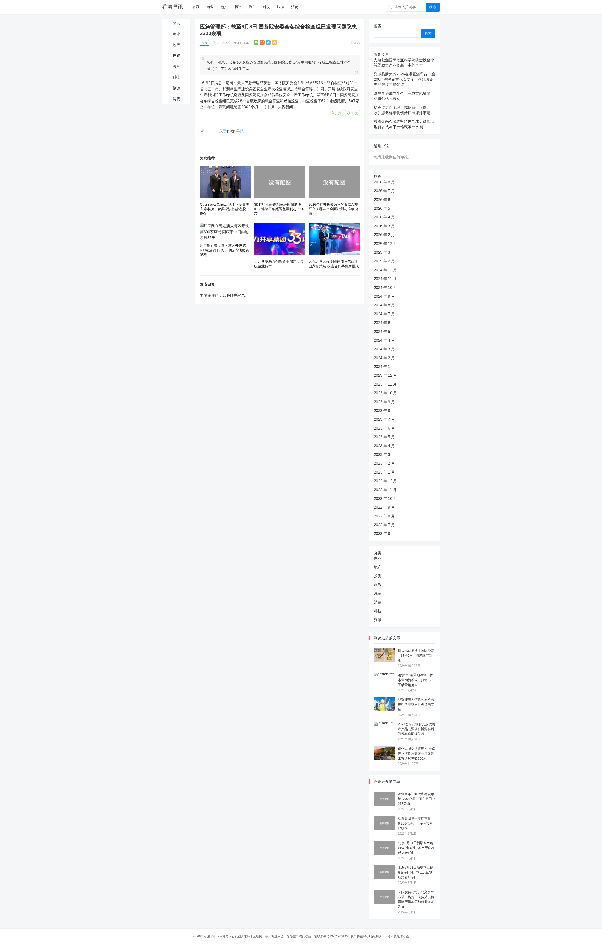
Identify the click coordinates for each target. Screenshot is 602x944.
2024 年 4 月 (384, 340)
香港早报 (210, 936)
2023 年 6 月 (384, 428)
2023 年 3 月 (384, 455)
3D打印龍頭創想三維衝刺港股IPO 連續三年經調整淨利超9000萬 (279, 209)
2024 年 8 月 (384, 305)
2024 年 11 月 (385, 279)
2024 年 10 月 (385, 288)
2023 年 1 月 (384, 472)
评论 (357, 43)
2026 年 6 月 (384, 200)
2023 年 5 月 (384, 437)
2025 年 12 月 (385, 244)
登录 (241, 295)
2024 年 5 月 (384, 332)
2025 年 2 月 (384, 261)
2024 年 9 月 (384, 296)
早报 (215, 43)
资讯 (195, 7)
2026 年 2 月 (384, 235)
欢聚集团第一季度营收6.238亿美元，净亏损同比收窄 (415, 823)
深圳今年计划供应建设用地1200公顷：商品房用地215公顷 (416, 799)
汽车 (252, 7)
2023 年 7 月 (384, 419)
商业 (210, 7)
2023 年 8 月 (384, 411)
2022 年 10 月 (385, 499)
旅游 (280, 7)
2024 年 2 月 (384, 358)
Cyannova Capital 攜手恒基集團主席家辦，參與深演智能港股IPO (224, 209)
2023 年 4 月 (384, 446)
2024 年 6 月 (384, 323)
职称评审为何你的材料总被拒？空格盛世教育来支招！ (416, 704)
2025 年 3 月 (384, 252)
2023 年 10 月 (385, 393)
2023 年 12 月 (385, 375)
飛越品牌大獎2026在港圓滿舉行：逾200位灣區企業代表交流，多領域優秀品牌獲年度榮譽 (404, 79)
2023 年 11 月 (385, 384)
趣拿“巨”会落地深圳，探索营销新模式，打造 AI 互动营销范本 (415, 680)
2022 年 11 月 (385, 490)
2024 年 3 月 (384, 349)
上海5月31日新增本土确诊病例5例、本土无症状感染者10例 (415, 872)
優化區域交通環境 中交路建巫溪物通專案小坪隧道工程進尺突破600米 (416, 753)
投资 (238, 7)
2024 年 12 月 (385, 270)
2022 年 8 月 (384, 516)
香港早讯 (172, 7)
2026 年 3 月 (384, 226)
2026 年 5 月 (384, 208)
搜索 (432, 7)
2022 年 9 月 (384, 507)
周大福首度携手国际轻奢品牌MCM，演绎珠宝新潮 (416, 655)
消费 (294, 7)
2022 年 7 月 (384, 525)
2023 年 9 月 (384, 402)
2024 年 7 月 (384, 314)
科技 (266, 7)
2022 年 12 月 (385, 481)
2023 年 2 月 (384, 463)
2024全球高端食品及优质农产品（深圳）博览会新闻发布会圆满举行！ (416, 729)
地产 (224, 7)
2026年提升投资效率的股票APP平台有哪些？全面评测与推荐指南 (333, 209)
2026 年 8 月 (384, 182)
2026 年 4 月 (384, 217)
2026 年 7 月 (384, 191)
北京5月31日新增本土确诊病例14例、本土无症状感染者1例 (416, 848)
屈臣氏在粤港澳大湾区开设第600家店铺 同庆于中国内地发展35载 (224, 250)
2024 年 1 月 (384, 367)
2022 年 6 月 (384, 534)
